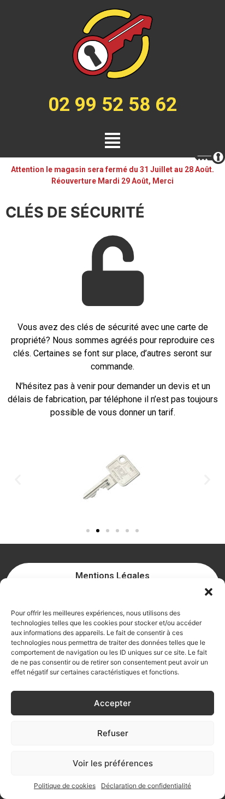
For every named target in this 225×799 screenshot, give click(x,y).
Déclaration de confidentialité (146, 786)
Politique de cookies (65, 786)
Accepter (112, 703)
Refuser (112, 733)
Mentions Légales (112, 576)
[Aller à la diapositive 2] (97, 530)
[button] (208, 591)
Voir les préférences (113, 763)
